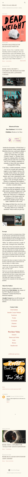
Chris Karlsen (14, 310)
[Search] (25, 2)
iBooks (14, 343)
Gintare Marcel (18, 472)
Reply (8, 402)
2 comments (8, 61)
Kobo (14, 340)
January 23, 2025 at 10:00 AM (17, 396)
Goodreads (14, 320)
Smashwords (14, 345)
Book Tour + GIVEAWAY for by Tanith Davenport (14, 446)
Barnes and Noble (14, 337)
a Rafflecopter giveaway (13, 354)
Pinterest (14, 323)
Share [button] (3, 61)
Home (4, 8)
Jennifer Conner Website (14, 312)
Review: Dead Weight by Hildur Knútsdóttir (11, 45)
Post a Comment (9, 461)
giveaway (16, 389)
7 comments (8, 449)
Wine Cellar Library (9, 5)
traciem (8, 396)
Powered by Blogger (15, 470)
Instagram (14, 326)
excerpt (12, 389)
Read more (23, 60)
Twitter (14, 318)
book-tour (7, 389)
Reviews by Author (12, 8)
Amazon (14, 334)
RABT (20, 389)
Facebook (14, 315)
